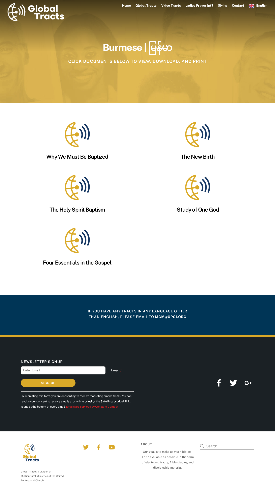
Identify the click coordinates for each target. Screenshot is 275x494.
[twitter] (86, 447)
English (261, 5)
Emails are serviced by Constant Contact (92, 406)
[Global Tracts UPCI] (36, 20)
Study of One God (198, 209)
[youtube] (112, 447)
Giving (222, 5)
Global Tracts (145, 5)
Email (116, 370)
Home (126, 5)
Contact (238, 5)
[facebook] (99, 447)
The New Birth (198, 156)
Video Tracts (171, 5)
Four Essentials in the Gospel (77, 262)
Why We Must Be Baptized (77, 156)
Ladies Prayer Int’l (199, 5)
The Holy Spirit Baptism (77, 209)
